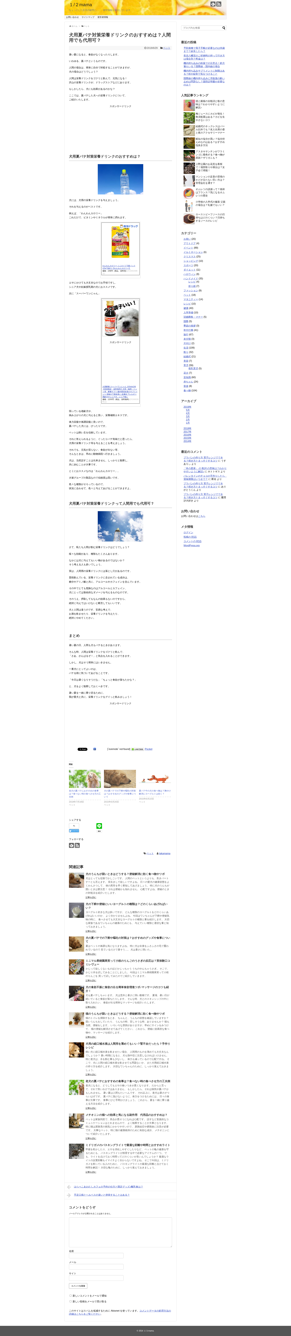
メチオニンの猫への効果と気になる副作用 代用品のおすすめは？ (126, 1114)
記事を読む (91, 897)
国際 (186, 321)
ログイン (188, 532)
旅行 (186, 334)
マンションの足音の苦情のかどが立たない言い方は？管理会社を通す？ (210, 179)
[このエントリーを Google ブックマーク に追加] (95, 749)
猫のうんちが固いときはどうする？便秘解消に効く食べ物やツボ (125, 1013)
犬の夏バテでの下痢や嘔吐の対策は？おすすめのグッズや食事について (120, 793)
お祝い (187, 239)
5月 (188, 410)
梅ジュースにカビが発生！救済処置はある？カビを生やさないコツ (210, 116)
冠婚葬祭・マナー (193, 317)
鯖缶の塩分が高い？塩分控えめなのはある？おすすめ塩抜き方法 (210, 142)
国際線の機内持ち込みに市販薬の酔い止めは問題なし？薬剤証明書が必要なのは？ (204, 81)
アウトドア (190, 243)
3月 (188, 416)
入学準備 (188, 312)
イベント (188, 247)
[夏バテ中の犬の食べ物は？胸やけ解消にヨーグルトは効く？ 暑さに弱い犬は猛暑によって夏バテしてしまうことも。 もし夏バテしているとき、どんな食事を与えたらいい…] (155, 779)
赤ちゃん (188, 381)
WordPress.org (192, 545)
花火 (186, 373)
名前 (71, 1251)
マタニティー (191, 299)
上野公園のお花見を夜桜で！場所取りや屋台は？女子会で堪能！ (210, 167)
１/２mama (80, 4)
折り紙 (192, 286)
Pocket (148, 749)
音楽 (186, 386)
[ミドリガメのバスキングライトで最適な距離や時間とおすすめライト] (76, 1151)
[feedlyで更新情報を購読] (213, 4)
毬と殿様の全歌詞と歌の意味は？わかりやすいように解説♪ (210, 104)
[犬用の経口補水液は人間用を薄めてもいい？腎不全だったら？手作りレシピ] (76, 1050)
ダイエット (190, 269)
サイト (72, 1273)
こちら (201, 516)
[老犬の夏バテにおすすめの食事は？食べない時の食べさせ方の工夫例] (76, 1087)
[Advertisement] (120, 127)
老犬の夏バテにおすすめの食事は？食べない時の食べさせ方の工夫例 (85, 793)
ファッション (191, 290)
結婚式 (187, 356)
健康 (186, 308)
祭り (186, 352)
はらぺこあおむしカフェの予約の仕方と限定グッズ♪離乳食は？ (108, 1186)
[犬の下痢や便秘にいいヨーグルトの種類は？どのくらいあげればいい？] (76, 910)
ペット (166, 48)
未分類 (187, 339)
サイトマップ (88, 17)
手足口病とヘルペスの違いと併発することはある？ (102, 1195)
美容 (186, 361)
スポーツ (188, 265)
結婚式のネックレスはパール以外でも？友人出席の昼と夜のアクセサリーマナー (210, 129)
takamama (164, 853)
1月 (188, 423)
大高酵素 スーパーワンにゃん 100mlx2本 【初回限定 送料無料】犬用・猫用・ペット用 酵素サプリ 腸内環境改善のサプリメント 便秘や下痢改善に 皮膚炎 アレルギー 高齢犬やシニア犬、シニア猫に (119, 392)
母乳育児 (193, 368)
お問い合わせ (72, 17)
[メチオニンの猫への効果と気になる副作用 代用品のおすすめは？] (76, 1121)
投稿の (190, 537)
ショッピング (191, 261)
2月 (188, 419)
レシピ (192, 281)
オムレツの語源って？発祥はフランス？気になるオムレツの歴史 (210, 192)
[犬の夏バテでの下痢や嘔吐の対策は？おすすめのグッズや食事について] (76, 944)
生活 (186, 347)
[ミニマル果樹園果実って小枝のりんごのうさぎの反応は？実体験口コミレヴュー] (76, 967)
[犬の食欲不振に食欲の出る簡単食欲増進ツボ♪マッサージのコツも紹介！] (76, 993)
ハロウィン (190, 274)
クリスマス (190, 256)
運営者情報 (102, 17)
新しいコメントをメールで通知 (90, 1295)
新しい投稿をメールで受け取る (90, 1301)
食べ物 (187, 390)
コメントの (192, 541)
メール (72, 1262)
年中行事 (188, 330)
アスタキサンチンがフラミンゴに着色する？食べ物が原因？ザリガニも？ (210, 154)
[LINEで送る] (137, 749)
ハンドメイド (191, 278)
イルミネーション (193, 252)
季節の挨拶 (190, 325)
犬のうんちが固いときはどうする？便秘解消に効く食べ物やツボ (125, 873)
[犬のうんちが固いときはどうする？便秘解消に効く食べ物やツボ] (76, 880)
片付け (187, 343)
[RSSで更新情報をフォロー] (218, 4)
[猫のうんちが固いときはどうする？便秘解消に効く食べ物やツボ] (76, 1019)
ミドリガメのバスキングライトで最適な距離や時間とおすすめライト (128, 1145)
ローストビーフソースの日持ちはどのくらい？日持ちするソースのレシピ (210, 217)
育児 (186, 365)
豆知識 (187, 377)
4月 (188, 413)
